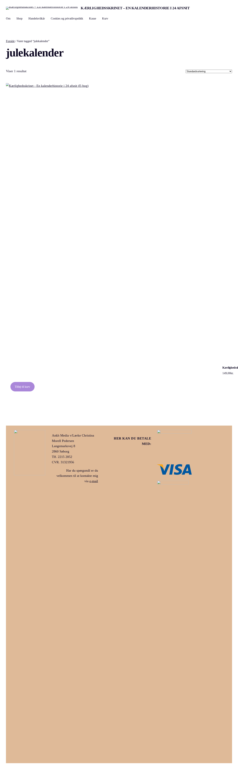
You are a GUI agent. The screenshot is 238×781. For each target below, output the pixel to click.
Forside (10, 41)
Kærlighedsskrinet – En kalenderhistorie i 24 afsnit (135, 8)
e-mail (93, 481)
